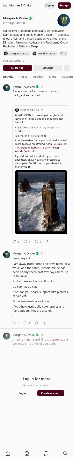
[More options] (68, 86)
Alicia (49, 144)
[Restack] (36, 323)
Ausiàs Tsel (60, 144)
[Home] (4, 5)
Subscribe (17, 68)
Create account (51, 393)
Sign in (49, 5)
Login (22, 393)
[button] (8, 453)
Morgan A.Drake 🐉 (25, 86)
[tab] (8, 76)
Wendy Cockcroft (25, 151)
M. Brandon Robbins (29, 147)
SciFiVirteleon (51, 147)
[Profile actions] (67, 68)
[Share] (47, 241)
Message (47, 68)
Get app (64, 5)
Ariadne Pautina (29, 110)
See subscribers (13, 60)
